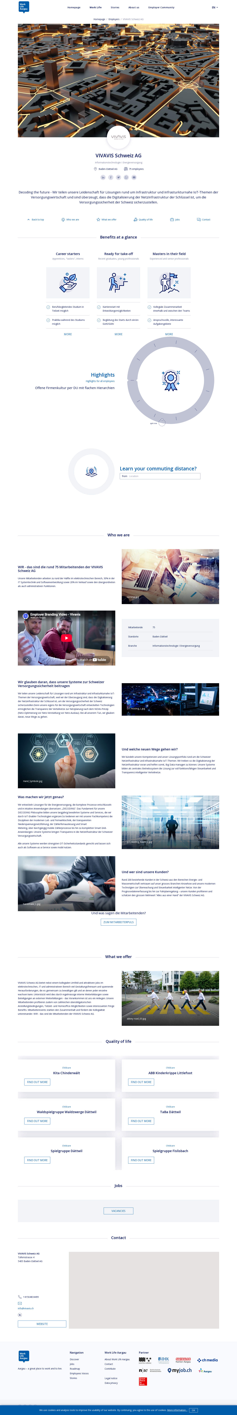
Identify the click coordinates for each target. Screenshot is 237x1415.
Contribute (110, 1368)
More (68, 334)
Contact (109, 1364)
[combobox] (160, 476)
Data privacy (111, 1382)
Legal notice (111, 1378)
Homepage (99, 19)
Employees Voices (79, 1373)
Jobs (72, 1364)
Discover (74, 1359)
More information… (177, 1410)
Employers (114, 19)
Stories (73, 1378)
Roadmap (75, 1368)
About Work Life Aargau (117, 1359)
